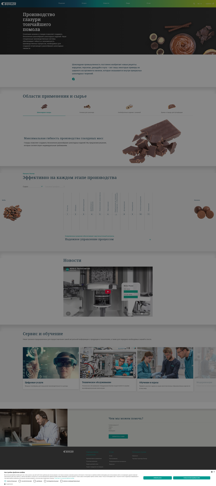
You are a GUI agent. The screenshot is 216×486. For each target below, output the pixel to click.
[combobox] (212, 472)
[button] (71, 484)
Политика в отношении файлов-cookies (64, 478)
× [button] (214, 471)
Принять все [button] (157, 478)
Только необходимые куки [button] (192, 478)
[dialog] (108, 478)
